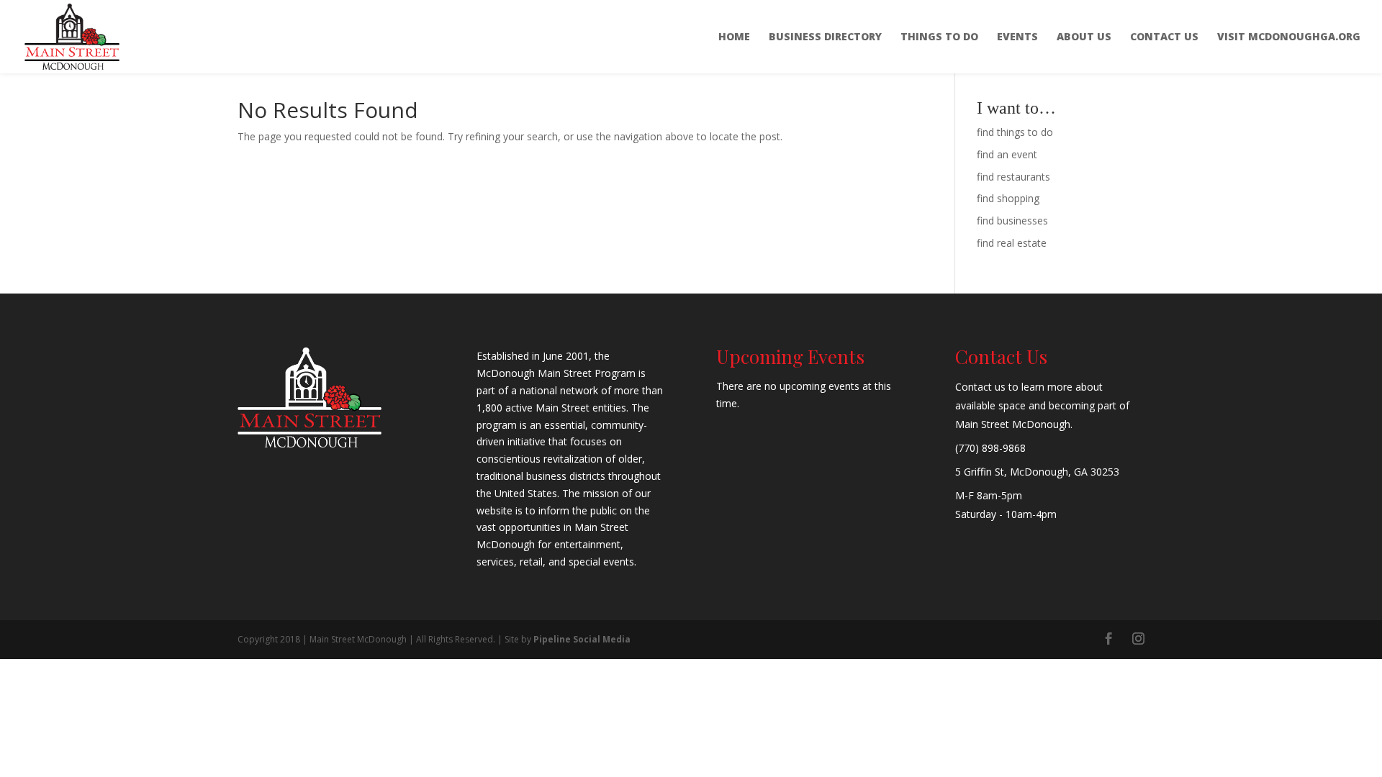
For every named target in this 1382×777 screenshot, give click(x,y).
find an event (1007, 154)
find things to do (1015, 132)
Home (734, 37)
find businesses (1012, 220)
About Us (1084, 37)
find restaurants (1013, 176)
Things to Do (939, 37)
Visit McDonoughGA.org (1288, 37)
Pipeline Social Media (582, 639)
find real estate (1012, 243)
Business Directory (825, 37)
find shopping (1008, 198)
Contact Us (1164, 37)
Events (1017, 37)
